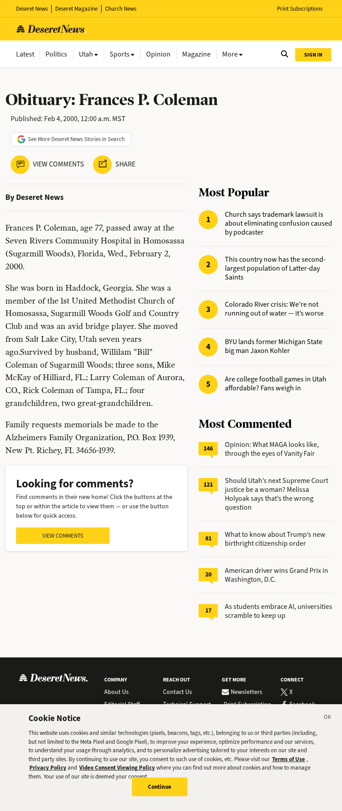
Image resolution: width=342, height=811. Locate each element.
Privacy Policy (47, 767)
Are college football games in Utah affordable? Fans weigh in (275, 384)
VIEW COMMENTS (62, 535)
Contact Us (177, 692)
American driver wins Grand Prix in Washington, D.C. (276, 575)
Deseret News (32, 8)
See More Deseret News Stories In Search (76, 139)
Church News (120, 8)
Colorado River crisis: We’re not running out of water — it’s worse (274, 309)
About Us (116, 692)
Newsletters (246, 692)
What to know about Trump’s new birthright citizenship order (275, 539)
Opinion (158, 54)
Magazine (196, 54)
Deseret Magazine (76, 8)
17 (208, 610)
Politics (56, 54)
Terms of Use (288, 759)
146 (208, 448)
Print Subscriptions (299, 8)
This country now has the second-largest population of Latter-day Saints (275, 268)
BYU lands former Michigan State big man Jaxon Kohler (273, 346)
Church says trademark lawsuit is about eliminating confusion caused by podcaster (278, 223)
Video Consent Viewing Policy (117, 767)
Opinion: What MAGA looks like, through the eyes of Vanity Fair (272, 449)
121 (208, 484)
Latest (25, 54)
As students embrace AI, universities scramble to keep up (278, 611)
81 (208, 538)
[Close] (328, 718)
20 (208, 574)
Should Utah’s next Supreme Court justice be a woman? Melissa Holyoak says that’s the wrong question (276, 494)
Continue (159, 787)
